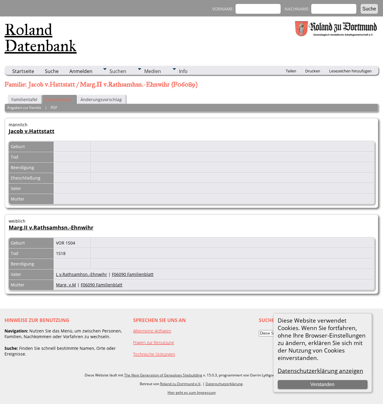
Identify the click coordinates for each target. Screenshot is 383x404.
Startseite (23, 71)
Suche (52, 71)
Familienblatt (59, 99)
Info (183, 71)
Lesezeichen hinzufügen (350, 71)
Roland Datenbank (40, 38)
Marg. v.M (66, 285)
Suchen (118, 71)
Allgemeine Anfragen (152, 331)
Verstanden (322, 384)
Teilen (291, 71)
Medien (152, 71)
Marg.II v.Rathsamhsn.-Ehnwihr (51, 227)
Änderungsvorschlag (101, 99)
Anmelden (80, 71)
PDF (54, 107)
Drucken (312, 71)
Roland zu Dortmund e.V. (180, 383)
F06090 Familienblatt (132, 274)
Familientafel (24, 99)
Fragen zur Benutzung (153, 342)
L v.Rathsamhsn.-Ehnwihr (81, 274)
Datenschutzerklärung (224, 383)
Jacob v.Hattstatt (31, 131)
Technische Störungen (154, 354)
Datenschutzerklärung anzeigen (320, 370)
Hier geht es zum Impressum (192, 392)
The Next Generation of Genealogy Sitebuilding (163, 375)
